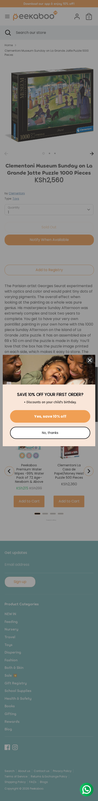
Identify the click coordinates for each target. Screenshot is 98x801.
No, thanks (50, 432)
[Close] (89, 360)
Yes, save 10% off (50, 416)
